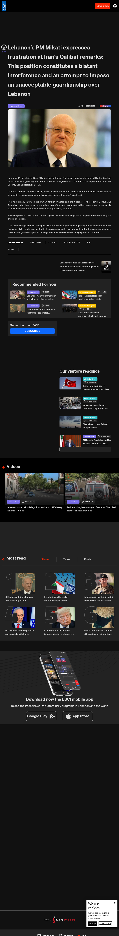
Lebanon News (33, 292)
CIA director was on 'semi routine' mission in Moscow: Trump (58, 633)
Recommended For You (34, 285)
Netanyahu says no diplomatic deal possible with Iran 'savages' (20, 633)
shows (86, 933)
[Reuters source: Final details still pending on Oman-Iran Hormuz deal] (99, 621)
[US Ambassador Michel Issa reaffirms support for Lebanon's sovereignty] (20, 587)
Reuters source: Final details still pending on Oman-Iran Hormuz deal (98, 633)
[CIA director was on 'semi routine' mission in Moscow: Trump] (59, 621)
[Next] (115, 493)
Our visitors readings (80, 372)
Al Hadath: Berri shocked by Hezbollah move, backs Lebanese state (97, 442)
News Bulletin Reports (87, 292)
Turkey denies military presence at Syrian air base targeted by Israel (96, 388)
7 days (66, 559)
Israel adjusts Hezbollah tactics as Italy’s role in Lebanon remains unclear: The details (93, 298)
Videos (13, 467)
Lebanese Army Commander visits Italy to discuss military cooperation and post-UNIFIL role (41, 298)
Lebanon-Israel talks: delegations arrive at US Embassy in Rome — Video (34, 509)
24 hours (44, 559)
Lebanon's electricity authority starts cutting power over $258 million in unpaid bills (93, 315)
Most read (16, 558)
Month (87, 559)
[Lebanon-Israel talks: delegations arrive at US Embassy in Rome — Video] (34, 493)
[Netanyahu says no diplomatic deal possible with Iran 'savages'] (20, 621)
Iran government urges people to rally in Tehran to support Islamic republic (96, 407)
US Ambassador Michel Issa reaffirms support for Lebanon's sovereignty (41, 311)
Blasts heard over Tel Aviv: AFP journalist (96, 426)
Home (12, 933)
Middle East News (90, 379)
